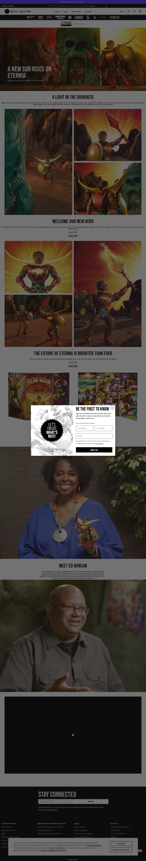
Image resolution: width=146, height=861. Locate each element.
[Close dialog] (112, 408)
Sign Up (94, 449)
